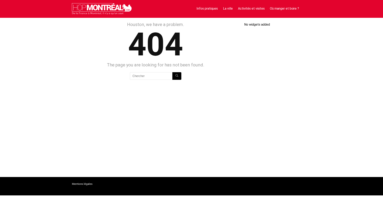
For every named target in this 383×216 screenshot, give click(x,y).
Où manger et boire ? (284, 8)
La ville (228, 8)
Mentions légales (82, 183)
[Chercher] (176, 76)
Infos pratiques (207, 8)
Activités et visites (251, 8)
